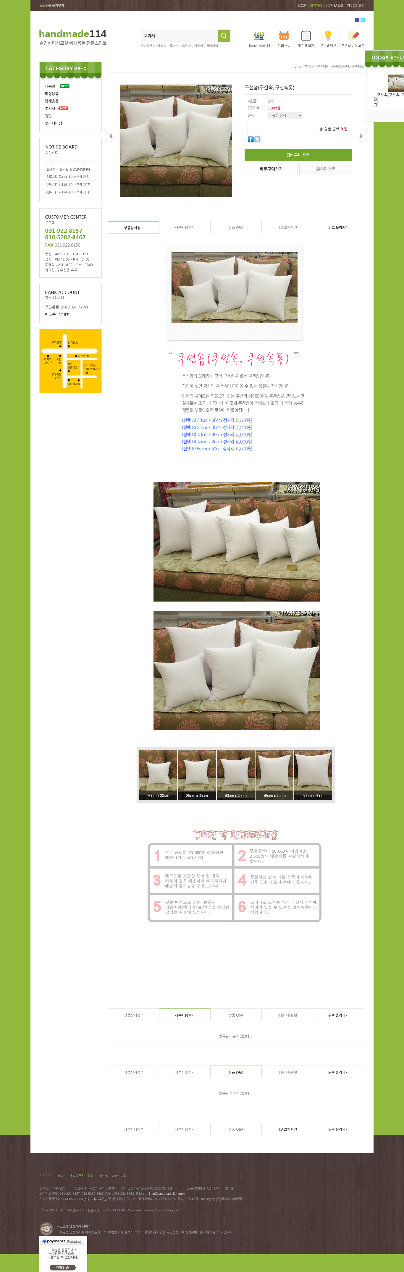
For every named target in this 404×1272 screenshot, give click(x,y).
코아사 (174, 46)
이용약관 (102, 1175)
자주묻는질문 (356, 5)
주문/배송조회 (334, 5)
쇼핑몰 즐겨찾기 (51, 5)
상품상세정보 (133, 228)
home (297, 66)
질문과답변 (118, 1175)
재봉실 (162, 46)
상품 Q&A (236, 228)
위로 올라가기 (338, 228)
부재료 (309, 66)
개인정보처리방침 (81, 1175)
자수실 (198, 46)
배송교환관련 (287, 228)
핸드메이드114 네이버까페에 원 (68, 177)
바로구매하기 (271, 169)
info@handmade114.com (167, 1193)
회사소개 (45, 1175)
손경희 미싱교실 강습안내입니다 (68, 169)
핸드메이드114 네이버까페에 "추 (69, 184)
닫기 (375, 102)
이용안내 (60, 1175)
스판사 (186, 46)
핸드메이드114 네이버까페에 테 (68, 192)
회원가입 (316, 5)
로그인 (302, 5)
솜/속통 (322, 66)
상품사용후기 (185, 228)
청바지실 (212, 46)
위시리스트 (325, 169)
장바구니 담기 (298, 155)
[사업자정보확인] (95, 1199)
